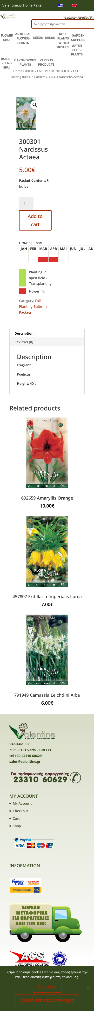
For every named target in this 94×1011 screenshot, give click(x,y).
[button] (34, 104)
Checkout (20, 811)
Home (17, 71)
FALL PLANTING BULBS (53, 71)
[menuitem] (60, 5)
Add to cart (35, 220)
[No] (88, 988)
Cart (16, 818)
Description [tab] (24, 333)
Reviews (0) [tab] (23, 342)
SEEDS (38, 37)
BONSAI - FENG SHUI (6, 63)
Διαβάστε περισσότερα (47, 1000)
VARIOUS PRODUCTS (46, 62)
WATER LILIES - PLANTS (77, 50)
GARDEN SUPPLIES (78, 38)
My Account (22, 803)
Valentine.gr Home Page (21, 5)
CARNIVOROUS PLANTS (25, 62)
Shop (17, 826)
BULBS (50, 37)
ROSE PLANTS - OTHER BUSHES (63, 40)
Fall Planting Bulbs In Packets (33, 306)
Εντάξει (47, 987)
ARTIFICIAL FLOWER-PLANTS (23, 38)
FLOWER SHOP (7, 38)
